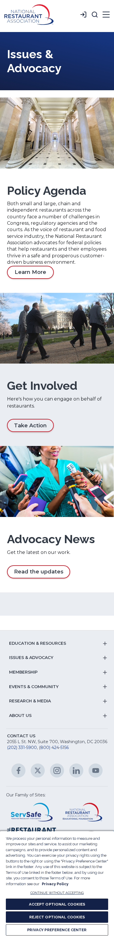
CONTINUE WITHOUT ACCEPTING (57, 893)
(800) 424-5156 (54, 747)
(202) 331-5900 (22, 747)
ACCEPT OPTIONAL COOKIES (57, 904)
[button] (94, 14)
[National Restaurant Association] (28, 14)
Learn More (30, 272)
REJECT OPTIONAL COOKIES (57, 917)
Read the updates (38, 571)
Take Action (30, 425)
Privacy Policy (55, 884)
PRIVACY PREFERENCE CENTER (57, 930)
